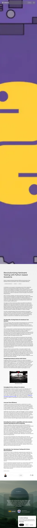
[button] (34, 3)
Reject (27, 524)
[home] (5, 2)
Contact (29, 2)
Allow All (21, 524)
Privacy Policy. (21, 521)
